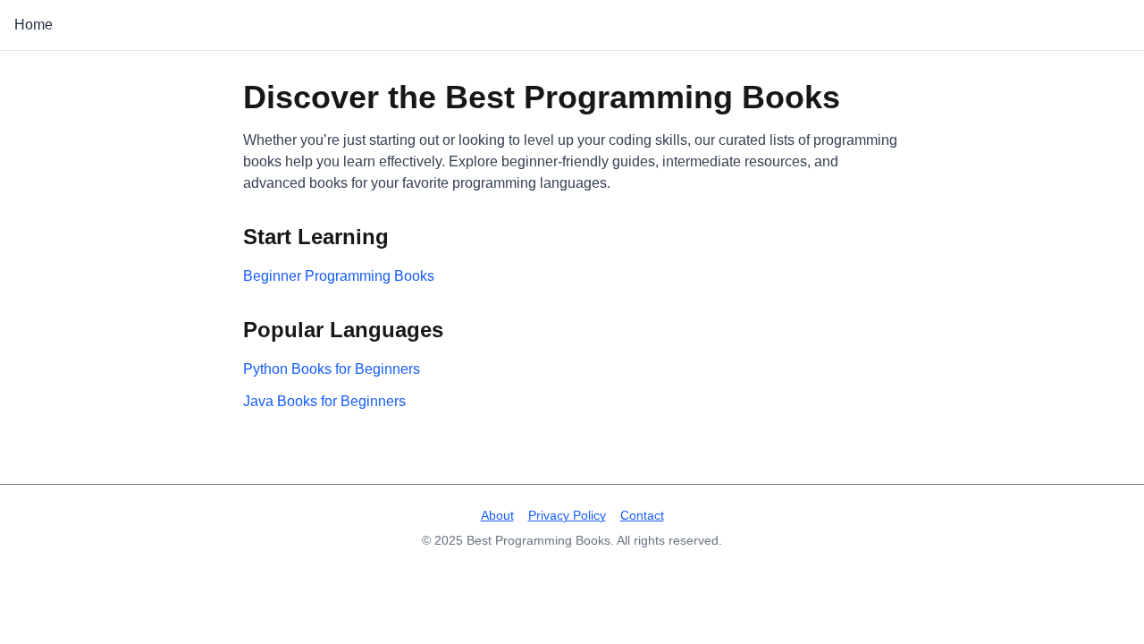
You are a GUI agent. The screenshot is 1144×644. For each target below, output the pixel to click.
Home (33, 24)
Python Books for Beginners (331, 369)
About (497, 515)
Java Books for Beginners (324, 401)
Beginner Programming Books (338, 276)
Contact (642, 515)
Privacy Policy (567, 515)
